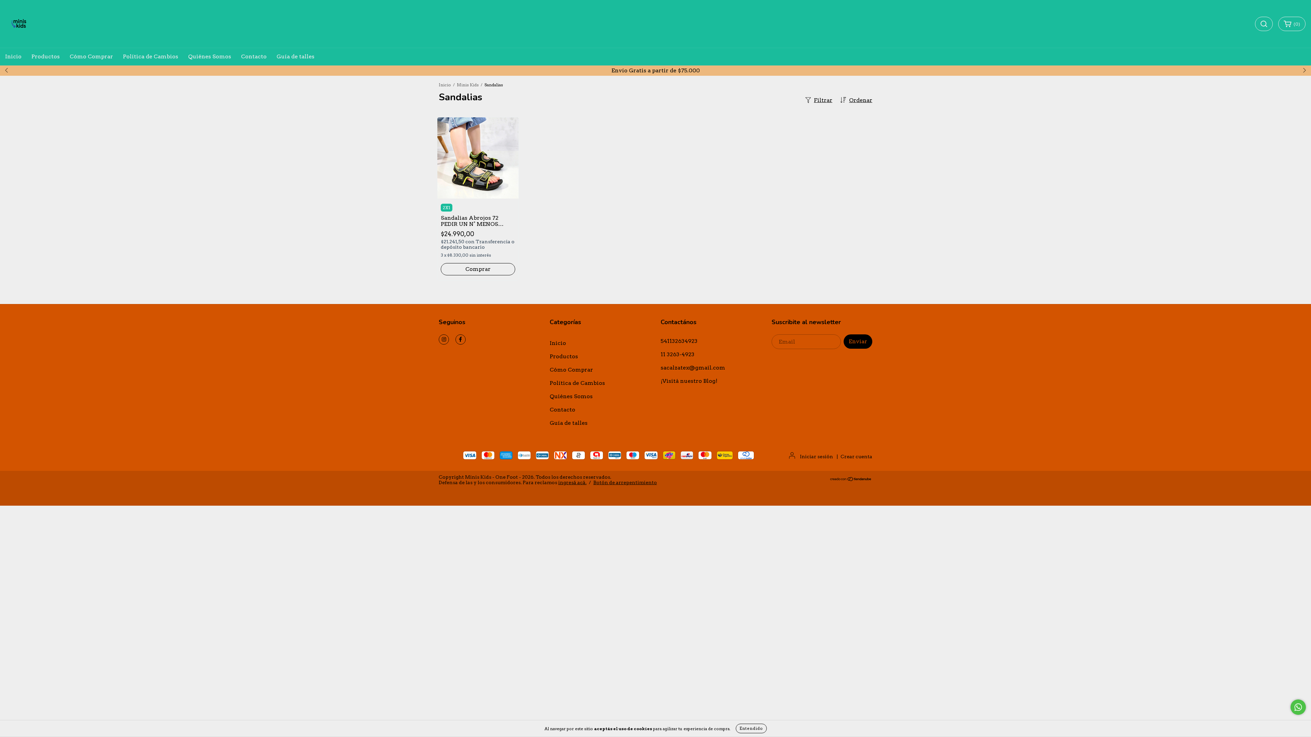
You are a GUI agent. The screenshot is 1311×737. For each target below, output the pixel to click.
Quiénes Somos (209, 56)
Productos (45, 56)
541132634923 (679, 341)
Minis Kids (468, 84)
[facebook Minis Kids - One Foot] (460, 339)
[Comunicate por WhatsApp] (1298, 707)
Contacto (254, 56)
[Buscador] (1264, 24)
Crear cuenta (856, 456)
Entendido (751, 728)
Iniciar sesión (816, 456)
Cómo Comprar (91, 56)
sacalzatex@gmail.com (693, 367)
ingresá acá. (572, 482)
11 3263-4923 (677, 354)
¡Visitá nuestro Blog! (689, 381)
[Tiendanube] (851, 479)
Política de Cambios (150, 56)
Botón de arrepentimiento (625, 482)
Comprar (478, 269)
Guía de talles (295, 56)
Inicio (13, 56)
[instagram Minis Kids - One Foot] (444, 339)
